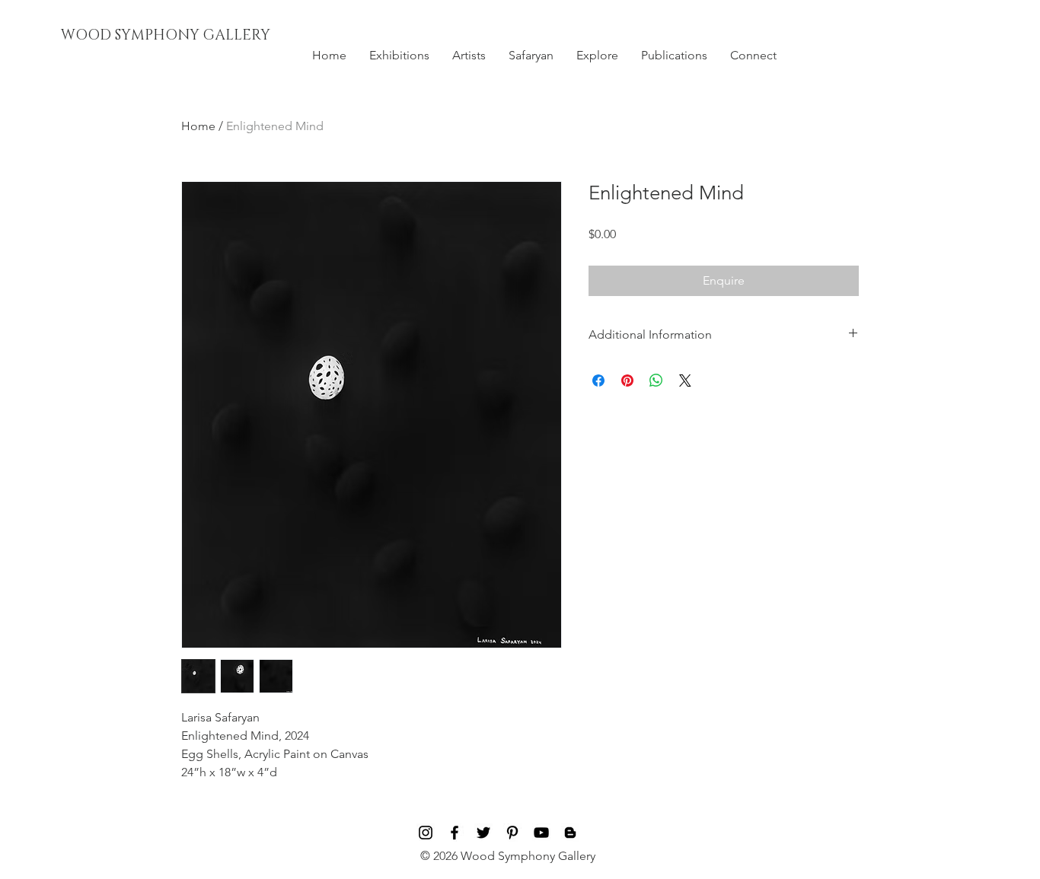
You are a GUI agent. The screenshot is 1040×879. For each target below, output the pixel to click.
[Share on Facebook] (598, 380)
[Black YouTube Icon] (541, 832)
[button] (399, 56)
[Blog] (570, 832)
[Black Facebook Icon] (454, 832)
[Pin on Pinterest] (627, 380)
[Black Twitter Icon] (483, 832)
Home (198, 126)
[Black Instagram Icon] (425, 832)
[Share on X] (685, 380)
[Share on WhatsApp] (656, 380)
